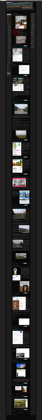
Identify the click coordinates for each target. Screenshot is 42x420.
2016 (8, 66)
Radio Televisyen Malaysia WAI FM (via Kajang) (9, 32)
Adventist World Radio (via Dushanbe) (19, 158)
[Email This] (24, 75)
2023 (8, 19)
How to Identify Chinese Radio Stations (32, 35)
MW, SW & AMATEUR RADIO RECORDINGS (33, 26)
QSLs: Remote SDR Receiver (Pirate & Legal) (32, 18)
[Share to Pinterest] (26, 263)
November (9, 24)
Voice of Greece (9, 46)
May (8, 60)
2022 (8, 20)
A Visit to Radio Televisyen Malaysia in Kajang (9, 43)
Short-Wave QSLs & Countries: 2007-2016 (33, 15)
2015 (8, 67)
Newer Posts (14, 411)
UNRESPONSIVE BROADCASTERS (33, 27)
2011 (8, 70)
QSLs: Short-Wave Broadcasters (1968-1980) (33, 23)
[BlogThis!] (24, 263)
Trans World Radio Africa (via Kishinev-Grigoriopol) (9, 41)
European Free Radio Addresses (33, 40)
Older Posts (27, 411)
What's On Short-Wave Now (33, 33)
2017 (8, 65)
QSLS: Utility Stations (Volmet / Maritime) (33, 20)
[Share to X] (25, 75)
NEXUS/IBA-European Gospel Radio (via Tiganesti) (20, 47)
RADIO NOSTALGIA (32, 28)
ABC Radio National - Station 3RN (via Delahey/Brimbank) (18, 329)
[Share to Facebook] (26, 75)
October (9, 25)
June (8, 59)
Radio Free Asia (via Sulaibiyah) (18, 141)
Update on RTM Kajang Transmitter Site (19, 103)
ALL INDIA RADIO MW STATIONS (33, 24)
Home (21, 411)
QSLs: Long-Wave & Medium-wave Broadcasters (33, 30)
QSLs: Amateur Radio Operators (32, 16)
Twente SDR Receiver (32, 41)
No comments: (21, 75)
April (8, 61)
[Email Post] (23, 75)
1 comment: (21, 263)
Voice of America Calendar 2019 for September (9, 51)
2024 (8, 18)
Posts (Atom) (16, 414)
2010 (8, 71)
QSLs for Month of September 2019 (18, 14)
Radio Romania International (17, 266)
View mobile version (21, 412)
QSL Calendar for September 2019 (18, 384)
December (9, 23)
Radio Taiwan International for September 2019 (9, 56)
